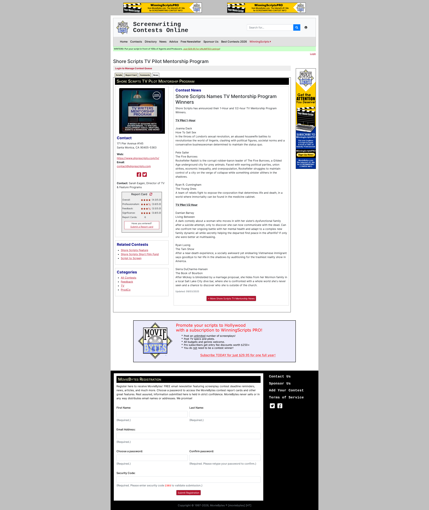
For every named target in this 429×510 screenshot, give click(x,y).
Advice (173, 41)
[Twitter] (144, 175)
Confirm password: (201, 451)
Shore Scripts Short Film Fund (140, 254)
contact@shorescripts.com (134, 166)
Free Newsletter (191, 41)
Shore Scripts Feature (134, 250)
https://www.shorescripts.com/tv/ (138, 158)
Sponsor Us (211, 41)
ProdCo (126, 289)
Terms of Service (286, 397)
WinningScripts (260, 41)
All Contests (128, 277)
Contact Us (280, 376)
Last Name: (196, 407)
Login (313, 53)
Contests (136, 41)
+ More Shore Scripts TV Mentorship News (231, 298)
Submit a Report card (141, 226)
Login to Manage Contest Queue (133, 68)
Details (119, 75)
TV (122, 285)
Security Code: (125, 473)
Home (124, 41)
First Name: (123, 407)
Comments (145, 75)
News (163, 41)
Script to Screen (131, 258)
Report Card (131, 75)
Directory (151, 41)
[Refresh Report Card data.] (150, 194)
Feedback (127, 281)
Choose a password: (129, 451)
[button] (306, 27)
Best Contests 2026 (234, 41)
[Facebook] (139, 175)
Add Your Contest (286, 390)
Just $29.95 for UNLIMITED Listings (201, 49)
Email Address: (126, 429)
